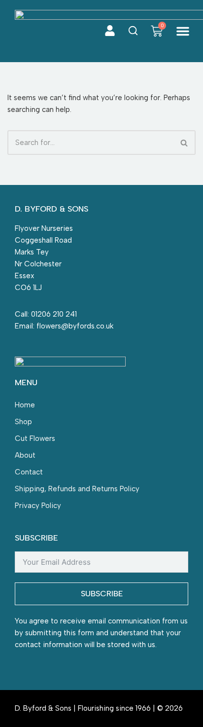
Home (25, 404)
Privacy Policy (38, 505)
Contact (29, 472)
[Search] (184, 142)
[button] (182, 31)
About (25, 455)
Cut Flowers (35, 438)
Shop (23, 421)
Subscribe (102, 593)
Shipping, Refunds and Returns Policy (77, 488)
